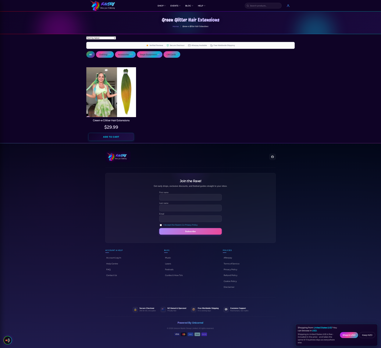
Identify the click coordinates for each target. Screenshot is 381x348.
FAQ (108, 269)
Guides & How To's (174, 275)
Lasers (168, 263)
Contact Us (111, 275)
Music (168, 257)
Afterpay (228, 257)
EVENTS (174, 5)
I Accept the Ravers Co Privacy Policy (180, 225)
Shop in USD (349, 335)
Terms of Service (231, 263)
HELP (200, 5)
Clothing (105, 54)
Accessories (125, 54)
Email (161, 214)
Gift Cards (172, 54)
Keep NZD (367, 335)
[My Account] (288, 6)
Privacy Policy (230, 269)
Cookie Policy (230, 281)
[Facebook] (272, 157)
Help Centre (112, 263)
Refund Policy (230, 275)
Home (176, 26)
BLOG (188, 5)
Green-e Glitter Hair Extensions (111, 120)
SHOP (161, 5)
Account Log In (113, 257)
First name (163, 192)
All (90, 54)
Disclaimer (229, 287)
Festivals (169, 269)
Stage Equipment (149, 54)
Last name (163, 203)
